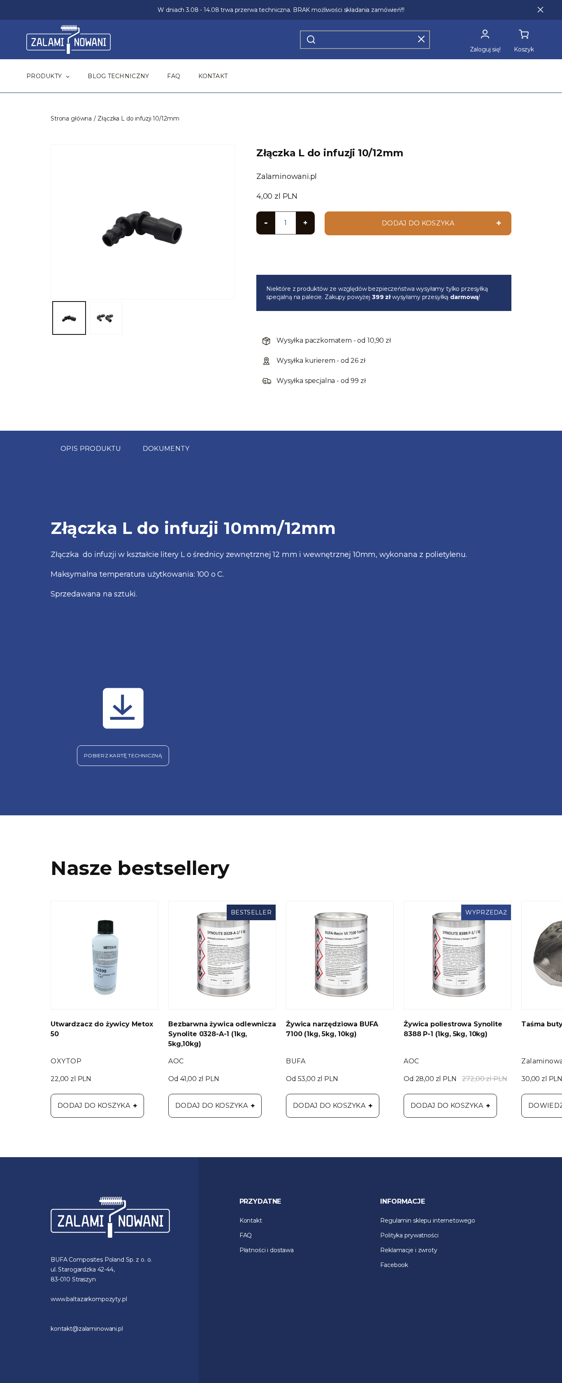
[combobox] (365, 39)
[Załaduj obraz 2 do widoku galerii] (106, 318)
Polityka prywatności (409, 1235)
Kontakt (250, 1220)
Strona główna (71, 118)
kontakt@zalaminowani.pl (87, 1328)
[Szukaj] (311, 39)
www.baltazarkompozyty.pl (89, 1299)
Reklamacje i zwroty (408, 1250)
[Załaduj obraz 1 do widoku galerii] (69, 318)
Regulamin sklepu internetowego (427, 1220)
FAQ (245, 1235)
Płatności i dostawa (266, 1250)
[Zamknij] (421, 39)
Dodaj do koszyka (94, 1105)
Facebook (394, 1265)
